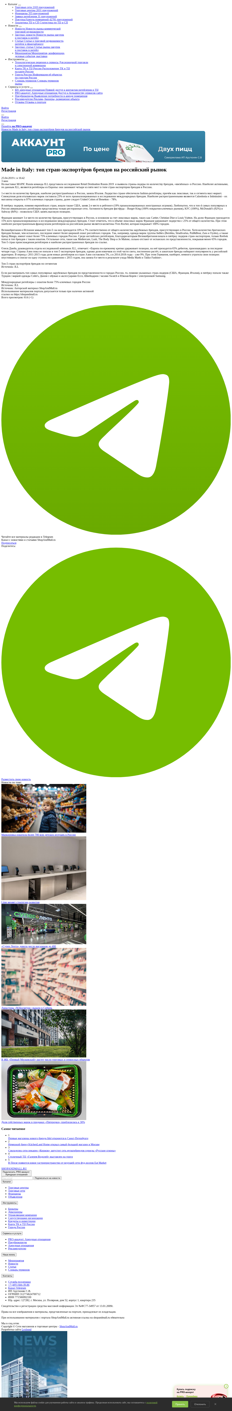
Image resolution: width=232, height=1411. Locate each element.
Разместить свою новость (16, 779)
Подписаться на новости (47, 1178)
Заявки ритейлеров (36, 16)
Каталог (7, 1181)
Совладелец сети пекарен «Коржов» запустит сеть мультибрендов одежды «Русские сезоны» (62, 1150)
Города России (16, 1227)
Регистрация (8, 111)
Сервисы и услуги (12, 1233)
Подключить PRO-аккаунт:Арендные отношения (16, 1173)
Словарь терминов (19, 1269)
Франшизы (32, 13)
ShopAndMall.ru (68, 1326)
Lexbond (26, 1329)
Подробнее (192, 1396)
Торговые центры (36, 10)
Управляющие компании (22, 1215)
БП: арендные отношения (57, 89)
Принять (180, 1404)
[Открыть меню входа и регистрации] (2, 114)
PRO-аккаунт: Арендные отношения (59, 92)
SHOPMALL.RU (14, 1168)
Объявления (15, 1196)
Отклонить (200, 1404)
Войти (5, 107)
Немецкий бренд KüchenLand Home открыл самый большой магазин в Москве (54, 1144)
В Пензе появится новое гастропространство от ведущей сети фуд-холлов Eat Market (57, 1162)
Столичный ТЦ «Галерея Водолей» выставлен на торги (40, 1156)
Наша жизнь (9, 1254)
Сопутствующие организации (25, 1218)
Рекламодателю (47, 99)
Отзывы (30, 102)
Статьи (39, 42)
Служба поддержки (19, 1281)
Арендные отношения (21, 1245)
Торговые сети (35, 7)
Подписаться (8, 542)
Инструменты (9, 1203)
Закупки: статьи (37, 49)
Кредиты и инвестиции (21, 1221)
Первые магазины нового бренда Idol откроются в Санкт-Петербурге (48, 1138)
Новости (38, 30)
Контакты (7, 1276)
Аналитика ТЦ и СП (41, 22)
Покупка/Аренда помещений (44, 19)
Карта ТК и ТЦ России (21, 1224)
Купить (180, 1396)
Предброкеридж (51, 96)
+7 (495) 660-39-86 (18, 1284)
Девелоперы (15, 1211)
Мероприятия (40, 55)
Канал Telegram (17, 1288)
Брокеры (13, 1208)
